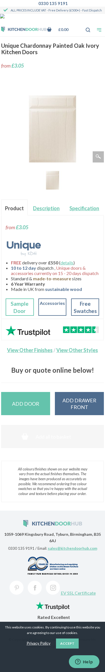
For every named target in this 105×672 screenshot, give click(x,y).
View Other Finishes (30, 350)
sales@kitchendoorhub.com (72, 548)
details (66, 262)
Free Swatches (85, 307)
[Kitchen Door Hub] (23, 30)
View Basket (61, 29)
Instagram (53, 588)
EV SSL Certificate (78, 593)
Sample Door (20, 307)
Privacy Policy (38, 643)
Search (85, 27)
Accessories (52, 303)
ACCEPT (67, 643)
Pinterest (17, 588)
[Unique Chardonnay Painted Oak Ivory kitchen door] (52, 180)
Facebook (35, 588)
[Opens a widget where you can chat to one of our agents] (84, 662)
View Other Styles (77, 350)
